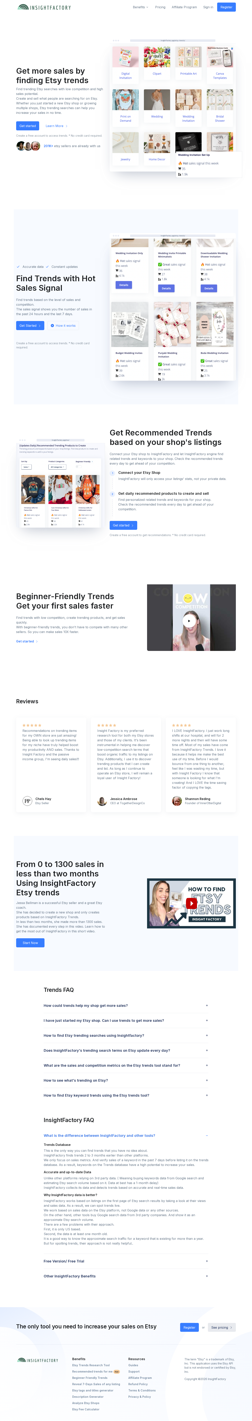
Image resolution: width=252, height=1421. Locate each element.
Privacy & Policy (139, 1396)
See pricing (220, 1327)
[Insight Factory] (37, 1360)
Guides (133, 1365)
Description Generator (88, 1396)
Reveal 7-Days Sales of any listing (96, 1384)
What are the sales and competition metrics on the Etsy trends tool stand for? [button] (112, 1065)
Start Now (30, 943)
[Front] (44, 7)
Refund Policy (138, 1384)
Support (134, 1371)
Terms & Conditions (142, 1390)
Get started (27, 126)
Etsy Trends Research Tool (91, 1365)
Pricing (160, 7)
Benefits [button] (139, 7)
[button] (191, 617)
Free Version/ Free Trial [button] (64, 1261)
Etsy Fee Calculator (85, 1409)
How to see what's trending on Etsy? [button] (76, 1080)
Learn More (55, 126)
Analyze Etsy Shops (85, 1403)
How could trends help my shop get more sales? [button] (86, 1005)
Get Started (28, 326)
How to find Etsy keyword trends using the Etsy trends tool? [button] (96, 1095)
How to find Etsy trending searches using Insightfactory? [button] (94, 1035)
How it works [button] (65, 326)
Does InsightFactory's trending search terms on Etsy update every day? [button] (107, 1050)
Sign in (208, 7)
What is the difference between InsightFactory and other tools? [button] (99, 1135)
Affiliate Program (184, 7)
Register (226, 7)
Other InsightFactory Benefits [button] (70, 1276)
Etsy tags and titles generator (92, 1390)
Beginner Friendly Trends (89, 1377)
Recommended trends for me (95, 1371)
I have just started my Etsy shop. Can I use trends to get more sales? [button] (104, 1020)
